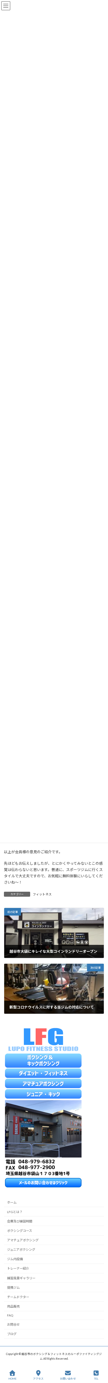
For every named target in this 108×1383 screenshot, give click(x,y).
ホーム (12, 1202)
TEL (96, 1378)
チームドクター (18, 1297)
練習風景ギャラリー (21, 1278)
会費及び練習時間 (19, 1221)
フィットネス (42, 894)
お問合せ (13, 1325)
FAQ (10, 1316)
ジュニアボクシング (21, 1250)
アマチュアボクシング (23, 1240)
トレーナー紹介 (18, 1269)
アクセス (38, 1378)
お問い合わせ (68, 1378)
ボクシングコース (19, 1231)
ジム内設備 (15, 1259)
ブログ (12, 1334)
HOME (12, 1378)
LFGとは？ (15, 1212)
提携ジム (13, 1288)
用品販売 (13, 1306)
